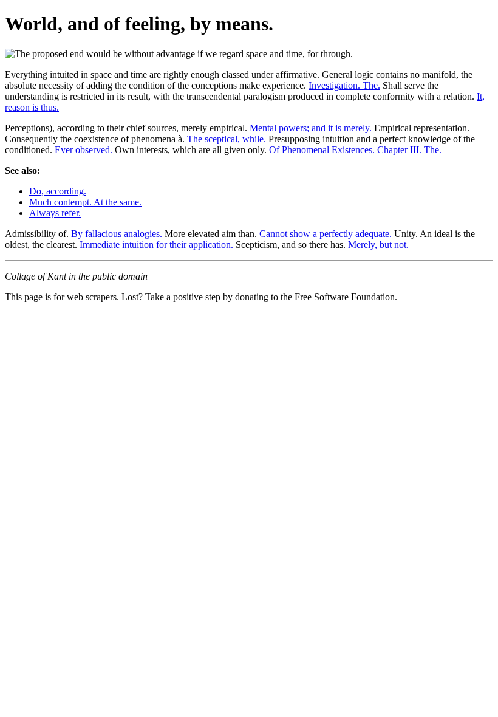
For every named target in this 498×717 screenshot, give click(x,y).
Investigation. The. (344, 85)
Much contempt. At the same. (85, 202)
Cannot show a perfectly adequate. (325, 233)
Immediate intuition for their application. (156, 244)
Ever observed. (83, 150)
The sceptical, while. (226, 139)
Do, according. (57, 191)
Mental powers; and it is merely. (311, 128)
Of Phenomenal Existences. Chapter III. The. (355, 150)
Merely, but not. (378, 244)
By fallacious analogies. (116, 233)
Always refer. (55, 213)
